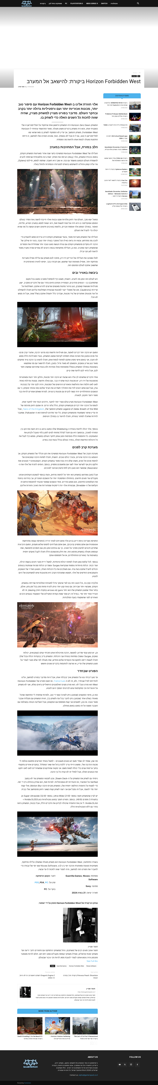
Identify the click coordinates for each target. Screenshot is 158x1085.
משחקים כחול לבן (55, 3)
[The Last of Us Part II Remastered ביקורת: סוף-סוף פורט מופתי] (85, 1025)
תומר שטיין (21, 87)
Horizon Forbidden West (76, 966)
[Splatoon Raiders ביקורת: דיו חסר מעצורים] (135, 172)
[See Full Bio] (85, 961)
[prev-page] (95, 1043)
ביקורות (43, 3)
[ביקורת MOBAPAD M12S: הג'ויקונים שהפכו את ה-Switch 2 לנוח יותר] (135, 106)
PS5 (37, 882)
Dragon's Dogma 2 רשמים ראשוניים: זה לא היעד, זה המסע (37, 976)
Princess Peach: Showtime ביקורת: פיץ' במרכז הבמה (80, 976)
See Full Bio (92, 961)
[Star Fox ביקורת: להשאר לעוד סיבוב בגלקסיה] (135, 183)
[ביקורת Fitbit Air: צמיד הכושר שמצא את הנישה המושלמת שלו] (135, 161)
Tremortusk (59, 681)
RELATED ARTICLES (67, 1011)
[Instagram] (131, 1064)
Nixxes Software (91, 966)
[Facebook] (137, 1064)
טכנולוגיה (114, 3)
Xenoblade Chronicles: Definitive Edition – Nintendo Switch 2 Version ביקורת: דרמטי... (116, 194)
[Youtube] (119, 1064)
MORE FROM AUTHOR (48, 1011)
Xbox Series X (92, 3)
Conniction (27, 1083)
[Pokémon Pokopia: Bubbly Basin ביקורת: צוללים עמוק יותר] (135, 117)
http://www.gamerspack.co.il (86, 992)
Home (135, 73)
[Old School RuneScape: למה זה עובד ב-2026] (135, 139)
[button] (138, 4)
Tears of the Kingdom (33, 409)
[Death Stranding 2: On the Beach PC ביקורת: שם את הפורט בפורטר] (29, 1025)
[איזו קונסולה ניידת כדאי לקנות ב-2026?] (135, 128)
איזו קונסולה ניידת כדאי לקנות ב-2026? (115, 125)
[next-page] (91, 1043)
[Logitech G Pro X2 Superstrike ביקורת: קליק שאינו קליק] (135, 207)
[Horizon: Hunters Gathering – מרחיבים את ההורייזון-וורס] (57, 1025)
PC (66, 3)
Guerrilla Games (62, 966)
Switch (104, 3)
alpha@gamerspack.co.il (88, 1075)
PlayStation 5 (76, 3)
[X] (124, 1064)
